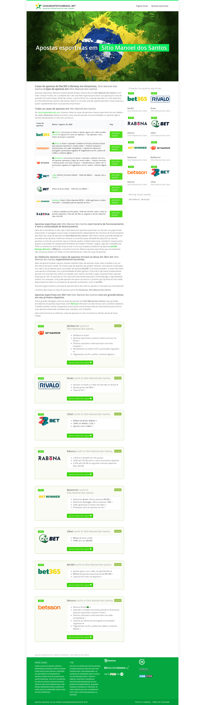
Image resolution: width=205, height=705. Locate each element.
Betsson (58, 143)
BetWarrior (59, 158)
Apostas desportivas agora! (79, 362)
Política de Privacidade (161, 702)
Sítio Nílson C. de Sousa (139, 199)
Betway (38, 249)
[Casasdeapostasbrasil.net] (55, 5)
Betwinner (56, 200)
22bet (54, 175)
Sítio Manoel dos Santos (80, 328)
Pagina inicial (142, 6)
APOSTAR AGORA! (115, 134)
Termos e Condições (143, 702)
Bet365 (57, 132)
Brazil (56, 655)
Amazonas (64, 655)
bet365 (113, 246)
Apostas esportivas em (44, 655)
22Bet (54, 177)
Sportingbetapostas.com (49, 112)
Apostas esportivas (159, 6)
